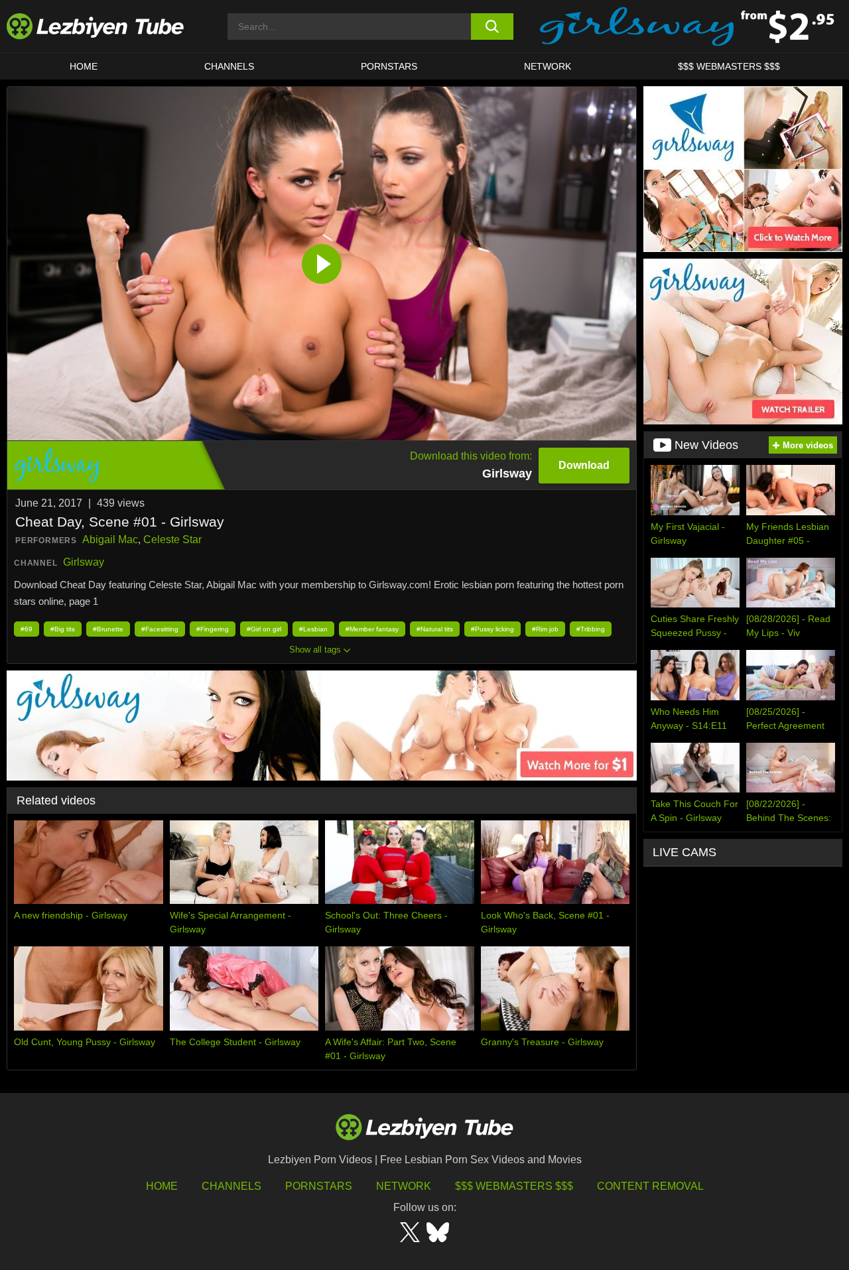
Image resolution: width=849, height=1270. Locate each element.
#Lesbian (313, 629)
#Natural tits (435, 629)
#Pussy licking (492, 629)
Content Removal (650, 1186)
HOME (84, 66)
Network (547, 66)
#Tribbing (590, 629)
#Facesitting (159, 629)
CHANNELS (229, 66)
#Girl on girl (264, 629)
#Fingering (212, 629)
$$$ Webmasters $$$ (514, 1186)
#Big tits (62, 629)
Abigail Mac (110, 539)
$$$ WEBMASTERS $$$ (729, 66)
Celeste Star (172, 539)
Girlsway (83, 562)
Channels (231, 1186)
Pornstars (389, 66)
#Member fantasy (372, 629)
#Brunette (108, 629)
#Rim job (545, 629)
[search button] (492, 26)
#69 (27, 629)
